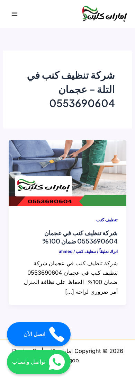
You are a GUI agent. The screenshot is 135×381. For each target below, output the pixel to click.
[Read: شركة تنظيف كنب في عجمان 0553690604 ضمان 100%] (67, 172)
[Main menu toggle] (14, 14)
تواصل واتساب (28, 362)
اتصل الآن (34, 334)
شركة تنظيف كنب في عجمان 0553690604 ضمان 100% (80, 237)
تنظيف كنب (107, 219)
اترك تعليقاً (108, 251)
